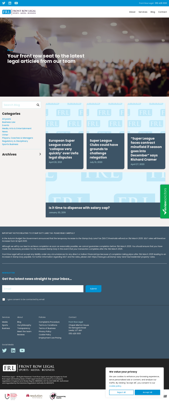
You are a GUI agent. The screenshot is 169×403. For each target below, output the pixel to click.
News (5, 131)
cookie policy (115, 386)
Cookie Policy (45, 334)
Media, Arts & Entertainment (17, 128)
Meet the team (24, 331)
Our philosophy (24, 325)
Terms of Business (47, 328)
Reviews (21, 334)
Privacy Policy (45, 331)
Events (5, 125)
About (132, 11)
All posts (6, 118)
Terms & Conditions (48, 325)
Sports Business (10, 144)
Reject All (121, 392)
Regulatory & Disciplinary (15, 141)
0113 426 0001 (161, 3)
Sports (5, 325)
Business (6, 328)
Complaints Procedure (49, 322)
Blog (153, 11)
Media (5, 322)
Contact (162, 11)
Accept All (147, 392)
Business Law (8, 122)
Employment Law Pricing (50, 337)
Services (143, 11)
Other (5, 134)
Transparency (23, 328)
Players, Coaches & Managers (17, 137)
